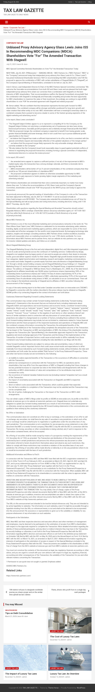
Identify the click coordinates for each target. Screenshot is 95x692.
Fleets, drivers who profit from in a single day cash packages (69, 591)
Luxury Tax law (57, 631)
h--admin (68, 640)
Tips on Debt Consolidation (19, 613)
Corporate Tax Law (14, 43)
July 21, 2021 (11, 64)
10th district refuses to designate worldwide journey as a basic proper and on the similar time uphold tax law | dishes (26, 592)
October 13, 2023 (56, 677)
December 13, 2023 (57, 640)
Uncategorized (11, 610)
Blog (90, 2)
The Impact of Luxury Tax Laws (21, 673)
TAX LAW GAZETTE (23, 10)
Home (70, 2)
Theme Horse (53, 688)
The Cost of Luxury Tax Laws (64, 636)
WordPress (81, 688)
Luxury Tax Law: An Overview (64, 673)
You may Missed (13, 604)
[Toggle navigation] (6, 22)
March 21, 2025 (10, 616)
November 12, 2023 (12, 677)
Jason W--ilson (22, 64)
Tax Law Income (80, 2)
